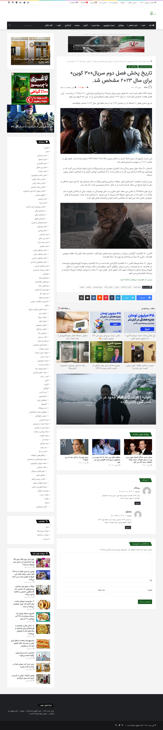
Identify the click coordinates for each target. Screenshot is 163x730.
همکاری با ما (113, 2)
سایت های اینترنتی (40, 372)
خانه (150, 25)
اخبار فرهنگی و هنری (39, 222)
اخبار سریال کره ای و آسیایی (34, 191)
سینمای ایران (40, 210)
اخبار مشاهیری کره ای (39, 262)
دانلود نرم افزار (41, 329)
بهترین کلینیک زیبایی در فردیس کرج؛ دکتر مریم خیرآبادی (31, 60)
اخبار (143, 25)
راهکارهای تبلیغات (38, 455)
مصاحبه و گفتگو (43, 491)
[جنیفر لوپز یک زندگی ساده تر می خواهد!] (74, 447)
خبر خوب (43, 447)
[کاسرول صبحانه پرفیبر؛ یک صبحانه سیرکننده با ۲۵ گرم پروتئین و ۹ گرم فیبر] (43, 617)
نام (150, 580)
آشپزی (46, 147)
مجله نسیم (96, 25)
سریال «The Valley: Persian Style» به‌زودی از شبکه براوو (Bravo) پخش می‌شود (129, 399)
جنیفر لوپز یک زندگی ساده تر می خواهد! (76, 458)
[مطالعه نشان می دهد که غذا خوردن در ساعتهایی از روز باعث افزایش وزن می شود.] (106, 447)
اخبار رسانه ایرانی (38, 179)
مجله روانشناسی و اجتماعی (37, 459)
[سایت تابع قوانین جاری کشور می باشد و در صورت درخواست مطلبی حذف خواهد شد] (106, 44)
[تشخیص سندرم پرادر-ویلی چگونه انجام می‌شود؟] (43, 656)
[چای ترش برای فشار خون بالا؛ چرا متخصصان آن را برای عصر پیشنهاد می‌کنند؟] (43, 562)
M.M (145, 87)
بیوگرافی (121, 25)
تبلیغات (122, 2)
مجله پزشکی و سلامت (41, 431)
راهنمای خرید (42, 400)
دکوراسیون (43, 396)
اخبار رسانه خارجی (120, 61)
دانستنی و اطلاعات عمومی (40, 301)
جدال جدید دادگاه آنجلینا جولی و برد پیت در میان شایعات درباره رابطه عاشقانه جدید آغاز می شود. (139, 460)
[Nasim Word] (153, 13)
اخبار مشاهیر (133, 25)
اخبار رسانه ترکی (38, 183)
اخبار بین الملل (42, 167)
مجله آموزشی (44, 420)
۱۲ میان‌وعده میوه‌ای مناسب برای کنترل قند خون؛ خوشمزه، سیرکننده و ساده (23, 604)
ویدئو (47, 502)
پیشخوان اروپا (132, 66)
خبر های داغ (44, 293)
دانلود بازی (43, 313)
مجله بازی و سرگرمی (41, 427)
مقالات (46, 498)
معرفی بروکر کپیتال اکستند (38, 713)
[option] (106, 399)
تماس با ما (103, 2)
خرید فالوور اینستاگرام (34, 711)
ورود (47, 527)
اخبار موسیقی (42, 226)
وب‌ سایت (101, 590)
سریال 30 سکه (109, 287)
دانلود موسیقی (41, 325)
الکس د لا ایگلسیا (126, 287)
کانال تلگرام (48, 25)
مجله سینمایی (42, 467)
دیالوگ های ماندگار (42, 353)
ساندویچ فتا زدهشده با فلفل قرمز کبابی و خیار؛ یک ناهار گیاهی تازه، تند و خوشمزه (22, 643)
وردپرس (46, 539)
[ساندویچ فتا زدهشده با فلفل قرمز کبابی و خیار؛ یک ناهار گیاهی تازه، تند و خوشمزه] (43, 644)
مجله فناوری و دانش (39, 487)
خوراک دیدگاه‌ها (43, 535)
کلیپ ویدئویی (41, 506)
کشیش (82, 287)
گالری (47, 380)
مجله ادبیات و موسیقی (41, 424)
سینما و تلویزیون (109, 25)
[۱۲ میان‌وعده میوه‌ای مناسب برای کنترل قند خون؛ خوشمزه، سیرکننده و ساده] (43, 604)
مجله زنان (45, 439)
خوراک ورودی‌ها (43, 531)
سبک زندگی (44, 356)
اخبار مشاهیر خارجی (39, 258)
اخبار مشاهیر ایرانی (40, 250)
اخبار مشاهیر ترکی (40, 254)
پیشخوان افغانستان (42, 281)
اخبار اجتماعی (42, 155)
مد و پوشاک (42, 408)
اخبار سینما (43, 203)
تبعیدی (117, 287)
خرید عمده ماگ (49, 711)
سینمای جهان (39, 218)
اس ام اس (43, 392)
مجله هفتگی (44, 443)
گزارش (85, 25)
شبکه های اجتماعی (40, 345)
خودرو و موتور (44, 297)
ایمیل (149, 590)
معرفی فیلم (40, 475)
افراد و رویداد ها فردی (41, 270)
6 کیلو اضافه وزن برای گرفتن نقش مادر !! (34, 129)
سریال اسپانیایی (97, 287)
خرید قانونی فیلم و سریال (38, 309)
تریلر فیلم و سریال (38, 471)
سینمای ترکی (40, 214)
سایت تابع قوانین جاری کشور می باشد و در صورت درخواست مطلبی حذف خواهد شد (106, 34)
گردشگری (68, 25)
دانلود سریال (42, 317)
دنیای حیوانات (44, 349)
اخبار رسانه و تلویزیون (134, 61)
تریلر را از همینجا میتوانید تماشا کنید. (135, 279)
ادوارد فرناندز (137, 287)
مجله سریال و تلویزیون (38, 463)
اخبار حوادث (42, 171)
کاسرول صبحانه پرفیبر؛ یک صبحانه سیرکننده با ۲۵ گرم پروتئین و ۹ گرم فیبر (24, 616)
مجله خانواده (44, 435)
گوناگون (46, 388)
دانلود (59, 25)
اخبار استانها (43, 159)
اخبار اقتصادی (42, 163)
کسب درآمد (44, 376)
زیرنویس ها (42, 333)
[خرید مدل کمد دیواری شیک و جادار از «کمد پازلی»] (43, 667)
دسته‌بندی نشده (43, 341)
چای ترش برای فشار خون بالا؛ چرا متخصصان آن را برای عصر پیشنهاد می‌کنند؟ (23, 562)
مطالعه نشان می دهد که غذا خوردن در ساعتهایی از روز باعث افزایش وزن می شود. (106, 460)
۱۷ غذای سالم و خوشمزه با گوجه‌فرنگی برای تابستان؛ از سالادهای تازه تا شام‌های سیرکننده (24, 629)
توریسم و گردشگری (42, 289)
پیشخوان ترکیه (43, 285)
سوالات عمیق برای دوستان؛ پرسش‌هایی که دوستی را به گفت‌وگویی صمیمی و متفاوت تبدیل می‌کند (24, 590)
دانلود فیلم (43, 321)
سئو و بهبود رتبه (41, 368)
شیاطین (89, 287)
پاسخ (137, 503)
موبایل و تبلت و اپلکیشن (38, 412)
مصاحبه (77, 25)
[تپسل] (12, 74)
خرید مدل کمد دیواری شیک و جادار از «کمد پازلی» (23, 665)
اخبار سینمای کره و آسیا (35, 207)
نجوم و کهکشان (41, 416)
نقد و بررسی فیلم (38, 479)
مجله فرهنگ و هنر (40, 483)
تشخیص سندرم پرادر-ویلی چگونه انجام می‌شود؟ (25, 654)
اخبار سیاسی (42, 199)
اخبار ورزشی (42, 230)
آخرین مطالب (132, 2)
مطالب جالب (44, 495)
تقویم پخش (40, 195)
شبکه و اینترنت (43, 364)
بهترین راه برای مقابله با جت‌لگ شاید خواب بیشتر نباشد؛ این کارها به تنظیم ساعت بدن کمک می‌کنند (23, 575)
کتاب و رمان (42, 337)
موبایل (22, 711)
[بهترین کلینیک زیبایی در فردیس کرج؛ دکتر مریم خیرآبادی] (43, 679)
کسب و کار (43, 451)
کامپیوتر (44, 404)
